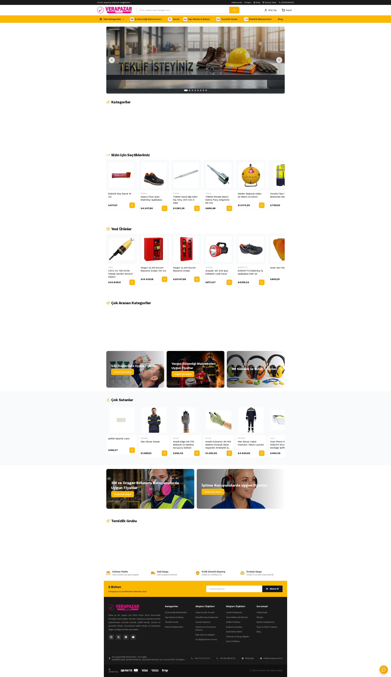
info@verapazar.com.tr (273, 658)
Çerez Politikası (233, 641)
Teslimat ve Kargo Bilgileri (237, 636)
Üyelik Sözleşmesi (234, 612)
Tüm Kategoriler (112, 19)
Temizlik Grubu (171, 622)
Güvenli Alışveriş (203, 622)
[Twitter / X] (118, 637)
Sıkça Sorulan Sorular (205, 612)
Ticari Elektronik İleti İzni (237, 617)
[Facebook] (126, 637)
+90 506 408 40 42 (227, 658)
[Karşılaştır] (133, 163)
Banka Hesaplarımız (265, 622)
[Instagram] (111, 637)
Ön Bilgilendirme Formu (206, 639)
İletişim (247, 2)
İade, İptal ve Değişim (205, 634)
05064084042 (287, 2)
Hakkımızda (237, 2)
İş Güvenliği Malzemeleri (176, 612)
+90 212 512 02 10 (202, 658)
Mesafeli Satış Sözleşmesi (207, 617)
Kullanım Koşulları (234, 626)
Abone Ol (274, 588)
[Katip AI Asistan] (383, 669)
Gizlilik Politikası (233, 622)
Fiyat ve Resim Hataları (267, 626)
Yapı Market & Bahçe (174, 617)
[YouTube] (133, 637)
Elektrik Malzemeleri (174, 626)
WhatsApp (249, 658)
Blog (258, 2)
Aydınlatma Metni (234, 631)
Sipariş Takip (270, 2)
